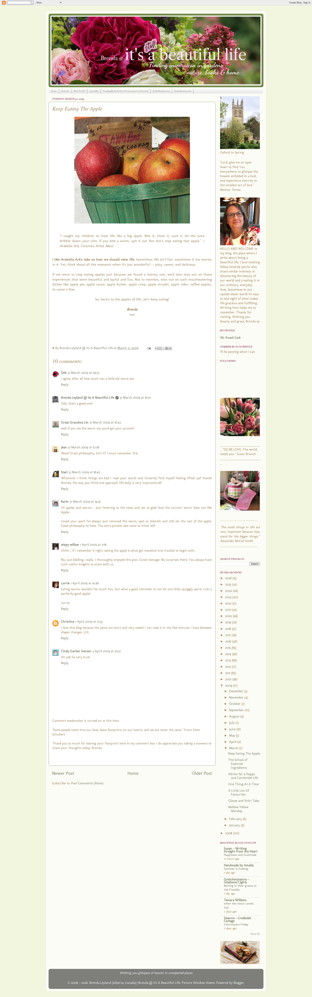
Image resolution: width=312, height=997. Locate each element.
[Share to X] (163, 348)
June (232, 729)
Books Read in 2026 (182, 91)
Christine (67, 622)
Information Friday (236, 924)
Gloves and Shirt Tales (243, 801)
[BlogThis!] (160, 348)
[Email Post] (149, 348)
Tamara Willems (235, 900)
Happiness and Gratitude (240, 855)
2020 (229, 616)
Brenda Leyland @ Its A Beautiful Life (87, 398)
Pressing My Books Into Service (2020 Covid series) (125, 91)
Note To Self (79, 91)
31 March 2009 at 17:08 (83, 447)
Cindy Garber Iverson (76, 651)
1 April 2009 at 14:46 (85, 583)
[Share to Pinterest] (170, 348)
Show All (255, 933)
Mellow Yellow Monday (238, 809)
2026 (229, 578)
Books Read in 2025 (161, 91)
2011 (228, 673)
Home (54, 91)
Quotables (94, 91)
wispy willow (70, 545)
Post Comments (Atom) (87, 783)
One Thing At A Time (243, 784)
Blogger (238, 983)
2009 (229, 686)
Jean (64, 447)
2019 (228, 622)
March (234, 748)
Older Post (202, 773)
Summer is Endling (236, 868)
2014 (228, 654)
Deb (64, 373)
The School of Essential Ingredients (237, 764)
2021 (228, 610)
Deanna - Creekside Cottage (237, 919)
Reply (65, 385)
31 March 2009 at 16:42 (105, 422)
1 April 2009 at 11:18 (93, 545)
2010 (228, 679)
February (236, 819)
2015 (228, 648)
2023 (228, 597)
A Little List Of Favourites (238, 793)
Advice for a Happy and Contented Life (243, 776)
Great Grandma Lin (74, 422)
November (236, 697)
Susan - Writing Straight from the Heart (240, 850)
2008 (229, 833)
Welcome (65, 91)
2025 (228, 584)
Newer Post (63, 773)
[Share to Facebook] (167, 348)
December (236, 691)
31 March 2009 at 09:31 (83, 373)
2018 (228, 629)
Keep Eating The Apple (244, 753)
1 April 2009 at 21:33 (89, 622)
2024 (229, 591)
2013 (228, 660)
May (232, 735)
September (237, 710)
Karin (65, 502)
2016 (228, 641)
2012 (228, 667)
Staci (64, 472)
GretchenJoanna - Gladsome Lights (236, 880)
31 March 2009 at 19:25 (85, 502)
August (234, 716)
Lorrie (65, 583)
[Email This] (156, 348)
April (233, 742)
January (235, 825)
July (232, 723)
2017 (228, 635)
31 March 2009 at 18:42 (84, 472)
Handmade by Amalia (239, 865)
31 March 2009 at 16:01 (135, 398)
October (235, 704)
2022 (228, 603)
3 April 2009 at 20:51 (106, 651)
